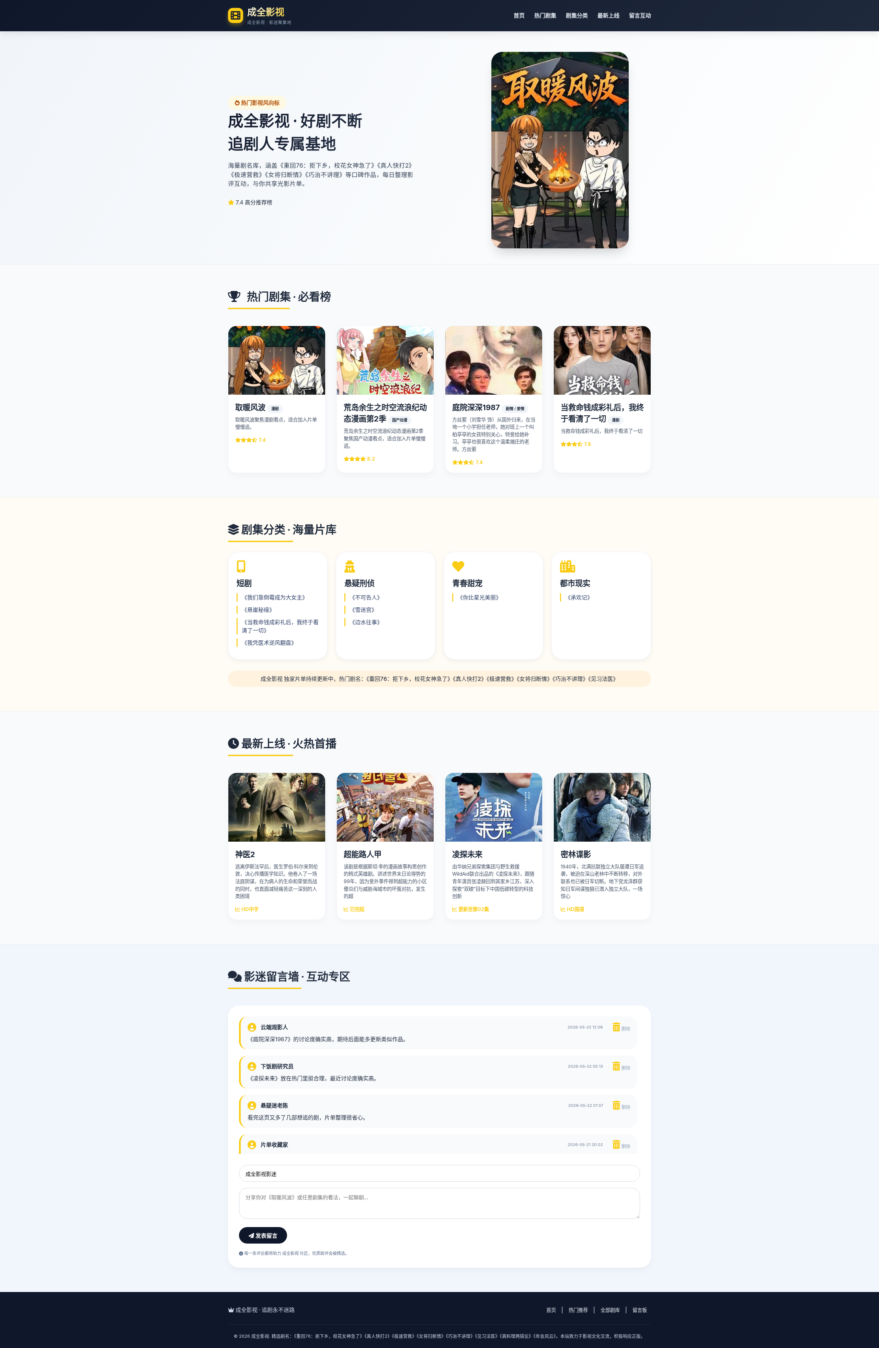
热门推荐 (578, 1310)
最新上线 (608, 15)
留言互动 (640, 15)
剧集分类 (577, 15)
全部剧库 (610, 1310)
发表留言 (265, 1236)
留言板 (639, 1310)
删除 (625, 1028)
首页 (519, 15)
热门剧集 (545, 15)
